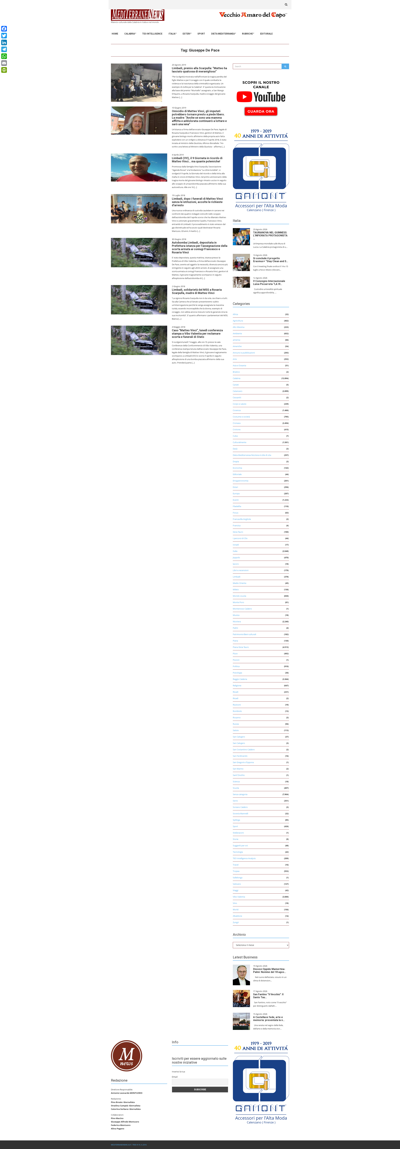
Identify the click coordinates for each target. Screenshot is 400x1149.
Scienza (236, 781)
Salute (236, 730)
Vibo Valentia (239, 896)
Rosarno (237, 717)
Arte (235, 359)
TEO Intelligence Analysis (244, 858)
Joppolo (236, 557)
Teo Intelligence (152, 33)
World (235, 909)
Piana (235, 640)
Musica (236, 615)
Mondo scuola (239, 595)
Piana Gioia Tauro (241, 647)
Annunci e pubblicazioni (244, 352)
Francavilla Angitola (242, 519)
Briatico (236, 371)
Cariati (236, 384)
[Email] (4, 63)
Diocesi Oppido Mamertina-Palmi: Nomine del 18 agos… (269, 971)
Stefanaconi (238, 832)
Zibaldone (237, 916)
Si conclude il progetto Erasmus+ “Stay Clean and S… (270, 260)
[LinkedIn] (4, 42)
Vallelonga (237, 877)
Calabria (129, 33)
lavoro (236, 563)
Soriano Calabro (240, 807)
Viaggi (235, 890)
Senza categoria (240, 794)
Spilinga (236, 820)
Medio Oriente (239, 583)
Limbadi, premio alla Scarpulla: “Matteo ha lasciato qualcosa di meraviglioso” (199, 70)
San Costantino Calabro (244, 749)
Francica (236, 525)
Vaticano (237, 884)
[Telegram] (4, 49)
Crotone (236, 429)
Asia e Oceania (239, 365)
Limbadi (236, 576)
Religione (237, 685)
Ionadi (236, 544)
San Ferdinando (240, 755)
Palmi (235, 627)
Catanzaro (237, 391)
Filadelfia (237, 506)
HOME (115, 33)
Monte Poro (238, 602)
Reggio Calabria (240, 679)
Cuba (235, 435)
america (236, 339)
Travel (235, 864)
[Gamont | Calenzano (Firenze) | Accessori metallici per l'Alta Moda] (261, 169)
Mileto (236, 589)
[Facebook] (4, 28)
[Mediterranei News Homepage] (126, 1055)
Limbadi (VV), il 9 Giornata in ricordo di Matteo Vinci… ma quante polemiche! (197, 159)
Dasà (235, 448)
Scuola (236, 788)
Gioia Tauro (238, 531)
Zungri (236, 922)
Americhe (237, 346)
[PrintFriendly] (4, 70)
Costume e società (241, 416)
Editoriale (266, 33)
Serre (235, 800)
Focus (235, 512)
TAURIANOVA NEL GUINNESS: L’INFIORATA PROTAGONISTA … (270, 235)
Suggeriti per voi (240, 845)
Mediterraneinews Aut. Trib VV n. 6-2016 (129, 1145)
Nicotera (237, 621)
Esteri (186, 33)
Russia (236, 723)
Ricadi (235, 691)
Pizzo (235, 653)
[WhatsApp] (4, 56)
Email (175, 1076)
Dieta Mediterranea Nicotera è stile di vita (252, 455)
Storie (235, 839)
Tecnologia (238, 852)
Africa (235, 314)
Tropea (236, 871)
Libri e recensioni (240, 570)
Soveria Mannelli (240, 813)
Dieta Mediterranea (223, 33)
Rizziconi (237, 704)
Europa (236, 493)
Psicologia (237, 672)
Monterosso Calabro (242, 608)
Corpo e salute (239, 403)
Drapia (236, 461)
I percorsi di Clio (240, 538)
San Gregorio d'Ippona (243, 762)
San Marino (238, 768)
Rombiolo (237, 711)
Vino (235, 903)
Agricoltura (238, 320)
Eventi (236, 499)
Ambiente (237, 333)
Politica (236, 666)
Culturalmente (239, 442)
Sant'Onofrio (239, 775)
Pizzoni (236, 659)
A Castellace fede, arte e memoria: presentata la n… (269, 1019)
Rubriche (247, 33)
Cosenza (237, 410)
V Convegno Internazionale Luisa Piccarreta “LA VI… (269, 283)
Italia (172, 33)
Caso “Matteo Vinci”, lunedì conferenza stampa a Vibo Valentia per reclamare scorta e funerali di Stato (197, 333)
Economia (237, 467)
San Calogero (239, 736)
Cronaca (236, 423)
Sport (201, 33)
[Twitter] (4, 35)
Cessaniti (237, 397)
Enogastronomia (240, 480)
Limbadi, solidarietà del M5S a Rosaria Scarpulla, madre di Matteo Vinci (197, 291)
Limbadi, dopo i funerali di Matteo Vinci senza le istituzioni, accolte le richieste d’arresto (197, 202)
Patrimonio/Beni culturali (244, 634)
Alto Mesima (238, 327)
